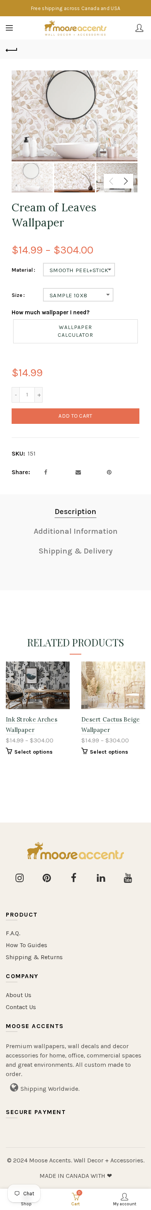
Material (22, 270)
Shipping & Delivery (76, 551)
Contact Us (21, 1007)
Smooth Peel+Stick (79, 270)
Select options (33, 752)
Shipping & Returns (34, 957)
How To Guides (26, 945)
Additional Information (76, 531)
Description (75, 511)
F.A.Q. (13, 933)
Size (17, 295)
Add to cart (75, 416)
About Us (18, 995)
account (139, 28)
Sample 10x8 (68, 295)
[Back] (11, 49)
